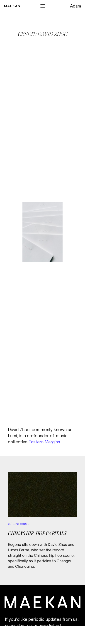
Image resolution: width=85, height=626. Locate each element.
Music (24, 523)
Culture (13, 523)
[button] (42, 5)
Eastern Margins (44, 441)
